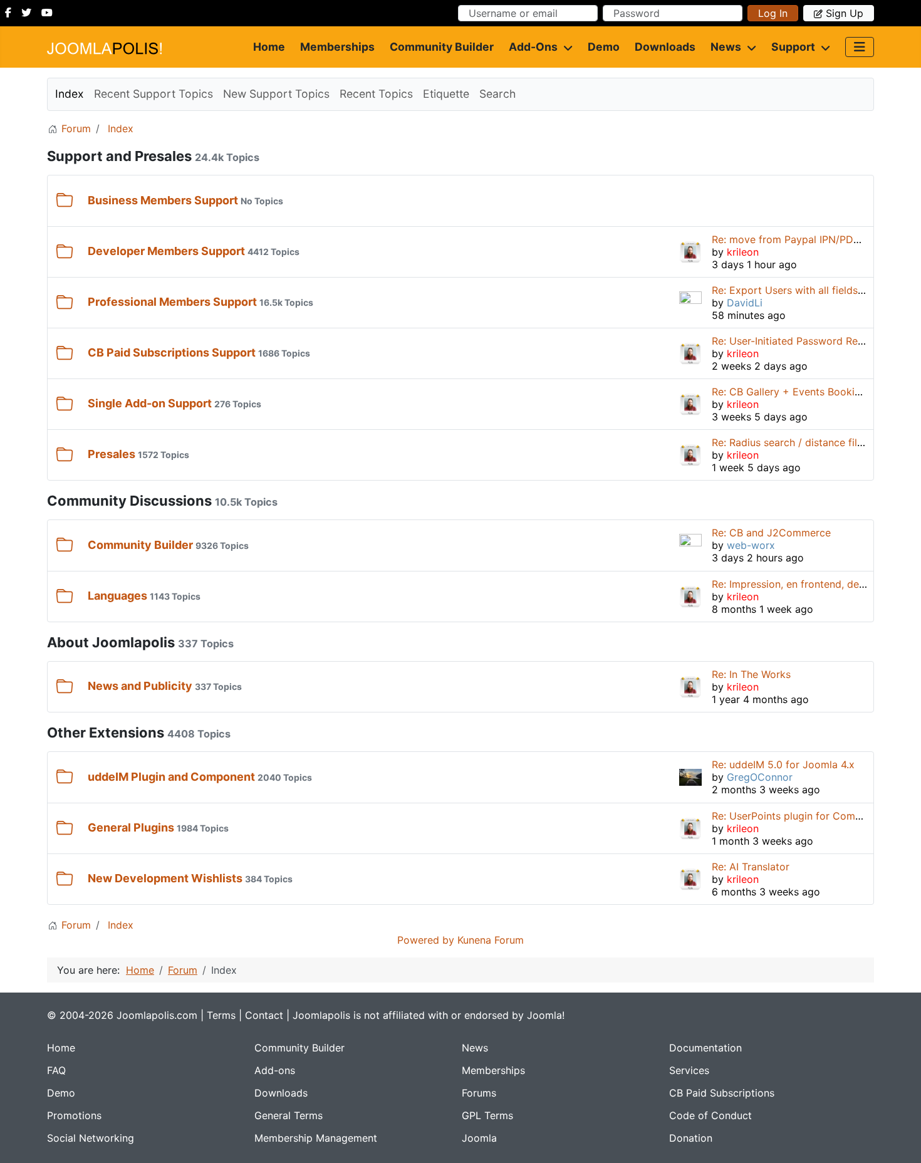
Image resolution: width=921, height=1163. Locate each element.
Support (793, 46)
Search (497, 93)
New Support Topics (276, 93)
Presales (111, 454)
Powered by (425, 940)
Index (69, 93)
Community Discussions (129, 501)
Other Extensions (105, 732)
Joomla (479, 1138)
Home (269, 46)
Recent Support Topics (153, 93)
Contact (264, 1015)
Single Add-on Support (150, 403)
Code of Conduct (710, 1115)
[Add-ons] (565, 47)
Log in (773, 13)
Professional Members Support (172, 301)
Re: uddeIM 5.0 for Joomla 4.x (783, 764)
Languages (117, 595)
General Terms (288, 1115)
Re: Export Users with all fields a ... (794, 290)
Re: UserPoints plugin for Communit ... (802, 816)
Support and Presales (119, 156)
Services (689, 1070)
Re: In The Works (751, 674)
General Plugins (131, 827)
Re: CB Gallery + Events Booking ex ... (802, 391)
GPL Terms (487, 1115)
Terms (221, 1015)
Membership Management (315, 1138)
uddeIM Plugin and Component (171, 776)
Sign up (844, 13)
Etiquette (446, 93)
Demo (604, 46)
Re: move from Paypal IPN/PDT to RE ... (805, 239)
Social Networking (90, 1138)
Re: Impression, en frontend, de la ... (796, 584)
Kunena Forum (490, 940)
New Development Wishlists (165, 878)
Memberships (337, 46)
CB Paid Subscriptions (721, 1093)
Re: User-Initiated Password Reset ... (797, 341)
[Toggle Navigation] (859, 47)
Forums (479, 1093)
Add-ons (533, 46)
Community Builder (442, 46)
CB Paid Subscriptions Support (172, 352)
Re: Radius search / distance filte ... (794, 442)
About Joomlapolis (111, 642)
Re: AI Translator (750, 866)
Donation (690, 1138)
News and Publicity (140, 685)
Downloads (665, 46)
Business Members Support (163, 200)
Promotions (74, 1115)
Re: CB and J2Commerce (771, 532)
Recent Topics (376, 93)
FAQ (56, 1070)
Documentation (705, 1047)
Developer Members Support (166, 251)
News (725, 46)
